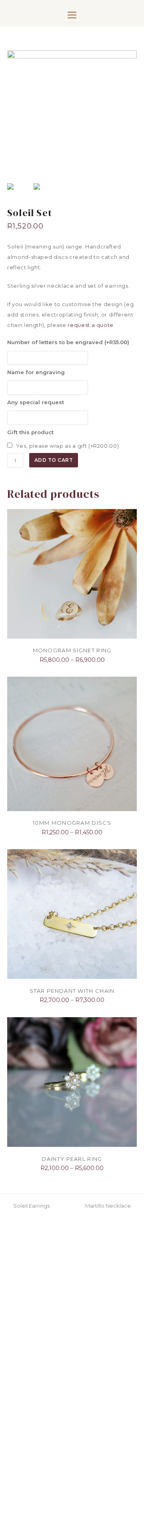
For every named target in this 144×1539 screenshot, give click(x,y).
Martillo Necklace (108, 1205)
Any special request (35, 402)
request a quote (91, 325)
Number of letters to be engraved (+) (68, 342)
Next (130, 121)
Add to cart (53, 460)
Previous (14, 121)
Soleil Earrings (31, 1205)
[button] (72, 15)
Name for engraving (36, 372)
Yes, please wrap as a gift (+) (67, 446)
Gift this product (30, 432)
